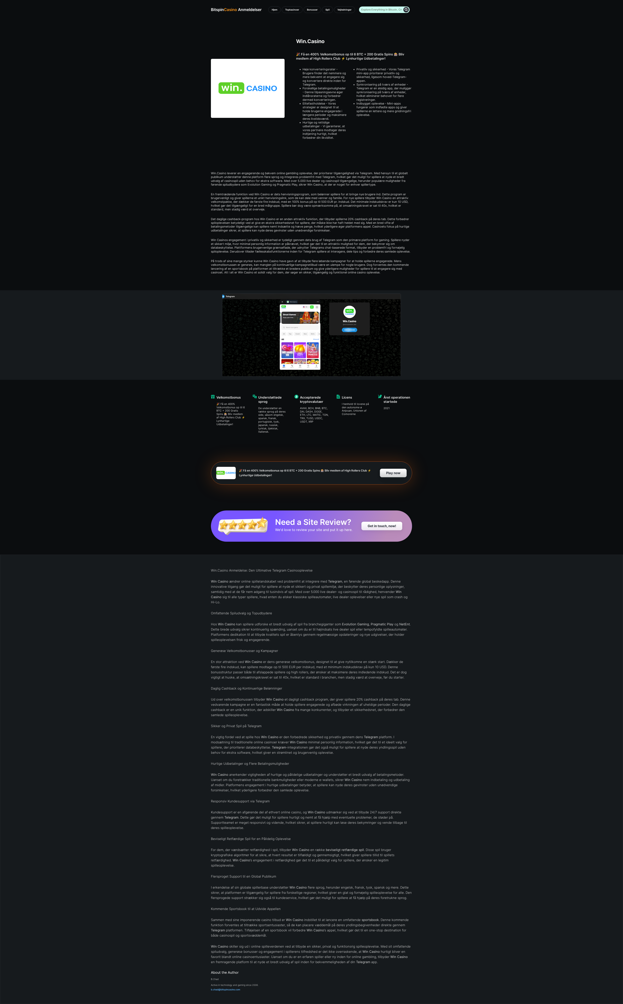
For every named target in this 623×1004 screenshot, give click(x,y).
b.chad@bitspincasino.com (225, 989)
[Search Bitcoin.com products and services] (406, 9)
